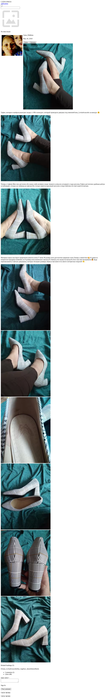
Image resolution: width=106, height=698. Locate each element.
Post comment (6, 689)
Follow (26, 42)
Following (33, 42)
